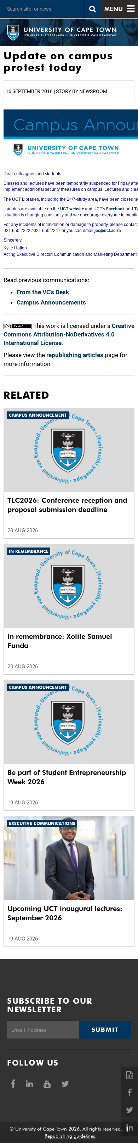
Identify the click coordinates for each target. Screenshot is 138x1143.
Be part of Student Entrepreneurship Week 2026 (66, 777)
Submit (105, 1029)
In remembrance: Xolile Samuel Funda (59, 641)
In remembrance (28, 551)
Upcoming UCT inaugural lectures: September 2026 (64, 913)
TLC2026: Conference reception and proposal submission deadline (67, 505)
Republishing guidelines (70, 1136)
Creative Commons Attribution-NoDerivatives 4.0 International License (69, 334)
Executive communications (42, 823)
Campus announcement (38, 415)
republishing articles (74, 354)
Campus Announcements (51, 302)
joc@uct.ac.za (107, 230)
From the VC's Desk (43, 292)
